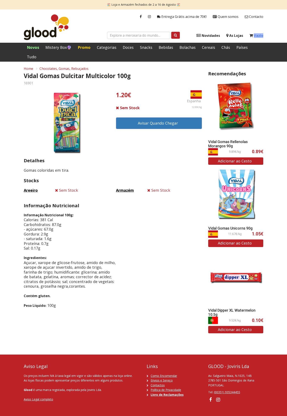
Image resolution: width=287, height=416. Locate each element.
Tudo (31, 56)
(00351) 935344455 (227, 392)
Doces (128, 47)
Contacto (255, 16)
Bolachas (187, 47)
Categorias (106, 47)
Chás (225, 47)
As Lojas (235, 35)
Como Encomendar (164, 376)
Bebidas (166, 47)
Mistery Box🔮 (58, 47)
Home (28, 68)
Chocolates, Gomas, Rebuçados (63, 68)
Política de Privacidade (166, 390)
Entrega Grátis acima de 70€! (184, 16)
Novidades (210, 35)
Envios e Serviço (162, 380)
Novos (33, 47)
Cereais (208, 47)
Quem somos (227, 16)
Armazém (125, 190)
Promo (84, 47)
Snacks (146, 47)
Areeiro (31, 190)
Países (242, 47)
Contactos (158, 385)
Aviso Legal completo (38, 399)
